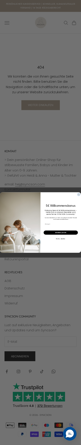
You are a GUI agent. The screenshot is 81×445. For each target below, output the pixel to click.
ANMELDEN (60, 232)
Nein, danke (60, 238)
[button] (69, 434)
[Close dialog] (78, 194)
